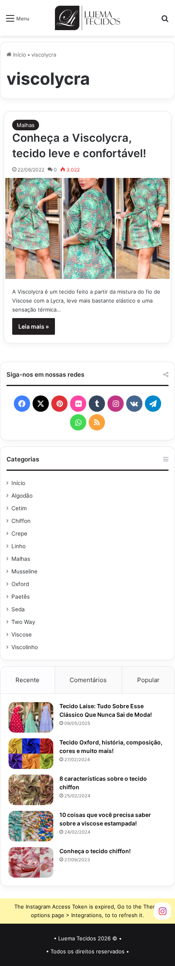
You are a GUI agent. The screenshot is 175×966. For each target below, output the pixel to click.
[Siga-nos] (162, 910)
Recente (27, 680)
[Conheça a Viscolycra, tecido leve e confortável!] (87, 228)
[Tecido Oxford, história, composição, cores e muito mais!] (31, 753)
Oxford (20, 584)
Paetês (20, 596)
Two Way (23, 622)
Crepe (19, 533)
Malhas (26, 125)
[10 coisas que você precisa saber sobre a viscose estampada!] (31, 826)
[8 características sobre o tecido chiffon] (31, 790)
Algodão (22, 495)
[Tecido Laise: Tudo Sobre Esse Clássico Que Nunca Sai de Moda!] (31, 717)
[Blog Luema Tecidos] (87, 18)
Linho (18, 546)
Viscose (21, 634)
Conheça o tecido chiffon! (95, 850)
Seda (18, 609)
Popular (148, 680)
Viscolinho (24, 647)
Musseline (24, 571)
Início (18, 54)
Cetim (19, 508)
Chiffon (21, 521)
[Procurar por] (165, 21)
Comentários (88, 680)
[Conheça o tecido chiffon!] (31, 862)
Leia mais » (33, 326)
